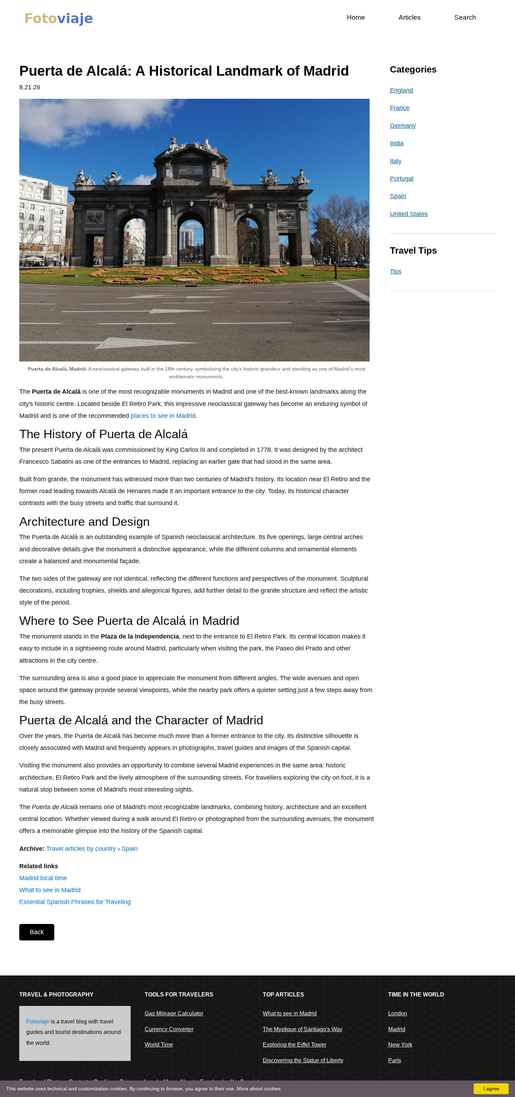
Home (356, 17)
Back (37, 932)
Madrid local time (43, 878)
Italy (395, 161)
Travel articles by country (81, 848)
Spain (130, 848)
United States (409, 214)
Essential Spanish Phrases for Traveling (75, 901)
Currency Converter (169, 1029)
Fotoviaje (37, 1021)
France (400, 107)
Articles (410, 17)
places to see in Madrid (163, 415)
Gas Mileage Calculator (174, 1013)
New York (400, 1045)
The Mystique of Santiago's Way (302, 1029)
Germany (403, 125)
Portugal (401, 178)
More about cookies (259, 1088)
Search (465, 17)
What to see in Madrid (50, 890)
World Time (159, 1045)
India (397, 143)
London (397, 1013)
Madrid (396, 1029)
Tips (395, 271)
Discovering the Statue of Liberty (303, 1060)
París (394, 1060)
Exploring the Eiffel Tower (294, 1045)
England (401, 90)
